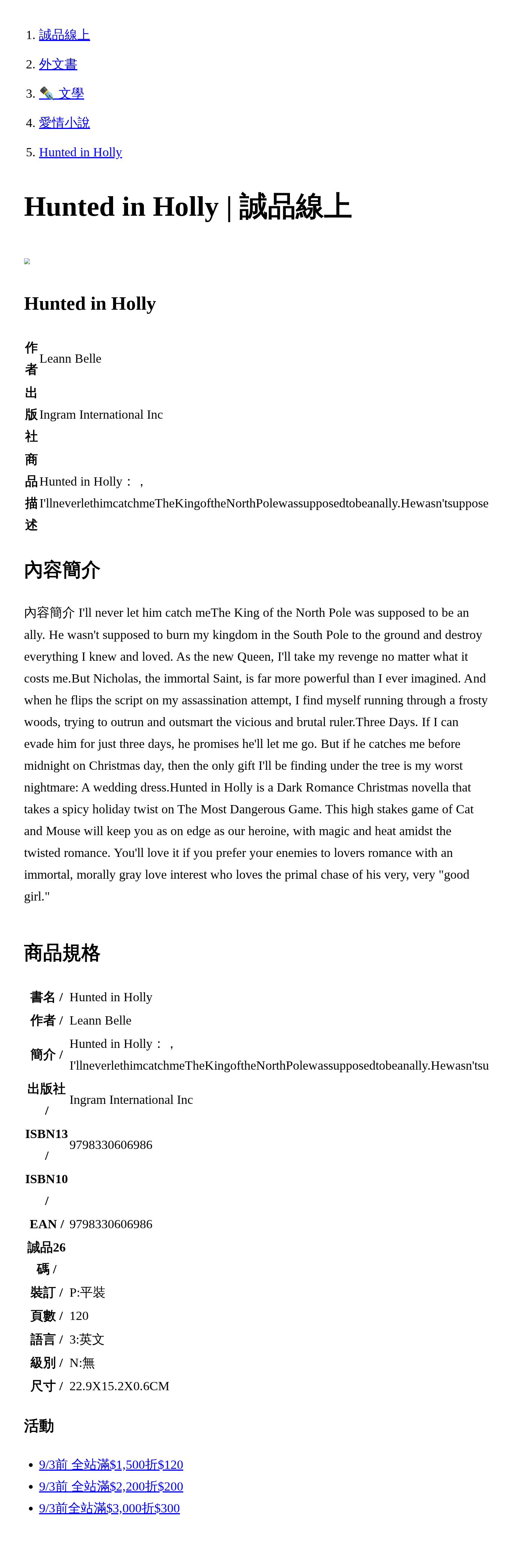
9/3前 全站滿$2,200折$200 (111, 1486)
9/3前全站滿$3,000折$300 (109, 1508)
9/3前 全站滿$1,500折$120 (111, 1464)
